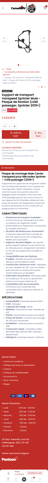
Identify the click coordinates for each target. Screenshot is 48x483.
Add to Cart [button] (17, 134)
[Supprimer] (4, 126)
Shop (9, 69)
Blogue (7, 384)
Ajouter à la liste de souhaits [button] (18, 142)
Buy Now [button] (39, 134)
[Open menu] (24, 479)
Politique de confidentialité (16, 372)
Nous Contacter (11, 380)
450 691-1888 (8, 446)
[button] (4, 38)
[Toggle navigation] (3, 8)
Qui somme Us (10, 376)
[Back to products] (41, 87)
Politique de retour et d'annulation (19, 365)
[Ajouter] (14, 126)
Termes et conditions (13, 361)
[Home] (8, 478)
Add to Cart (36, 473)
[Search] (16, 478)
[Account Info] (40, 479)
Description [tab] (9, 168)
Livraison (7, 369)
